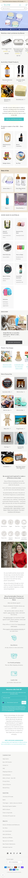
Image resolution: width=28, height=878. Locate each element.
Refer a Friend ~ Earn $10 (9, 778)
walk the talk (8, 617)
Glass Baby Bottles (20, 188)
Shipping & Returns (7, 771)
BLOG (4, 799)
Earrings (6, 447)
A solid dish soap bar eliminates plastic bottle (19, 366)
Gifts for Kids (20, 410)
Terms (13, 710)
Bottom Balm (6, 188)
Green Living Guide (7, 812)
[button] (2, 5)
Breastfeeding (19, 208)
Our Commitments (7, 831)
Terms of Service (7, 784)
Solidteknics (6, 466)
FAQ (4, 768)
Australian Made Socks (20, 80)
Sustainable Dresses (21, 447)
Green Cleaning (8, 506)
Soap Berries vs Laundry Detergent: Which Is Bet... (11, 333)
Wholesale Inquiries (7, 847)
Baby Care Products (13, 510)
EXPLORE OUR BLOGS (14, 342)
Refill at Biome (6, 809)
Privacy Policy (10, 710)
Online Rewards (7, 774)
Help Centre (6, 758)
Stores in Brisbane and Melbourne (11, 824)
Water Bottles (17, 508)
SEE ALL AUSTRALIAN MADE (14, 119)
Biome (11, 872)
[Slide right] (25, 42)
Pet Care (21, 510)
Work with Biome (7, 834)
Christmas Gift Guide (8, 796)
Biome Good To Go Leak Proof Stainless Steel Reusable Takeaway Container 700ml (18, 50)
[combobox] (4, 702)
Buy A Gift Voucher (7, 762)
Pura (6, 208)
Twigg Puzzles (19, 428)
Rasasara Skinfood (7, 80)
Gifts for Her (20, 392)
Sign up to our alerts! (8, 840)
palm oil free (11, 612)
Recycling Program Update (9, 806)
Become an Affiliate (7, 837)
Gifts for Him (6, 410)
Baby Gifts (6, 428)
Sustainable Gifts (8, 508)
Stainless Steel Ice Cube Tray (6, 49)
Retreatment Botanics (7, 100)
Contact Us (5, 765)
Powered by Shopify (17, 872)
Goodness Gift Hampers (14, 512)
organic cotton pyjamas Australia (15, 629)
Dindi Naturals (20, 99)
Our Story (5, 828)
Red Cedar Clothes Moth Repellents (20, 467)
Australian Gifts (7, 392)
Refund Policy (6, 787)
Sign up (23, 702)
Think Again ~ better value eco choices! (12, 803)
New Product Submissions (9, 844)
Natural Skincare (18, 506)
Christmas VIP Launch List (9, 815)
